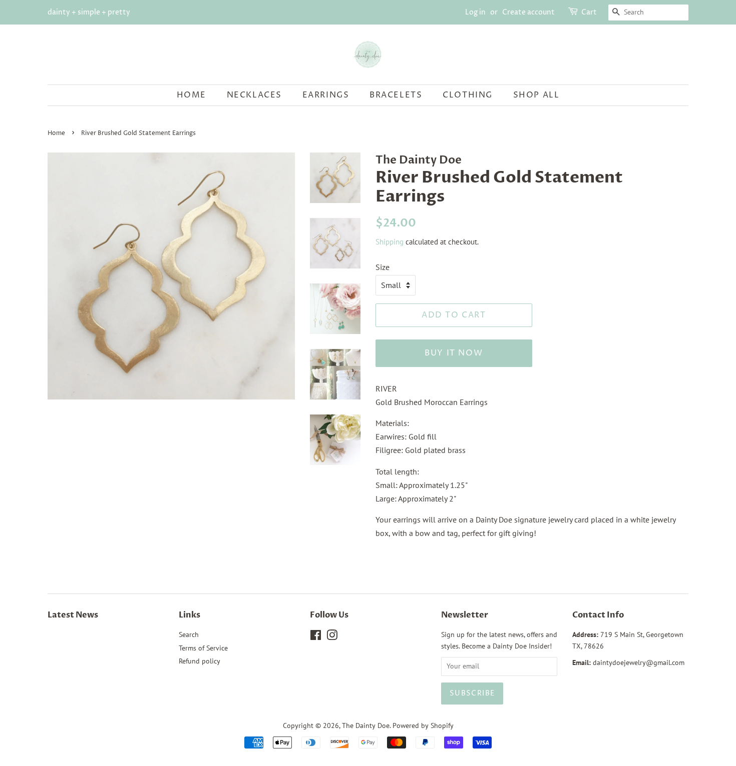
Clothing (468, 95)
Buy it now (454, 353)
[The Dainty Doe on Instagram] (331, 637)
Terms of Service (203, 648)
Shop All (536, 95)
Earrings (325, 95)
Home (191, 95)
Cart (589, 12)
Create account (528, 12)
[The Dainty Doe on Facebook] (315, 637)
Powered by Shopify (423, 725)
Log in (475, 12)
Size (383, 267)
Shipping (390, 241)
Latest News (73, 615)
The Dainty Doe (366, 725)
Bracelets (396, 95)
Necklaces (254, 95)
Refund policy (199, 661)
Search (189, 634)
